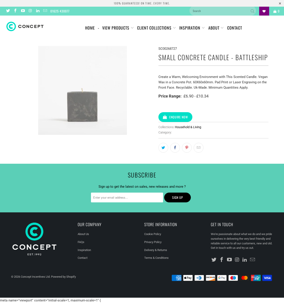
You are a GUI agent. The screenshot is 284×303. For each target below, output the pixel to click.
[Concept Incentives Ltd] (24, 26)
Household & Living (188, 127)
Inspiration (190, 28)
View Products (116, 28)
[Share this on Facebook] (175, 148)
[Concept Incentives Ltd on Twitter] (8, 11)
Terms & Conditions (156, 257)
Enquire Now (178, 117)
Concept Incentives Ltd (35, 276)
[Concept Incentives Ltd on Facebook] (15, 11)
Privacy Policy (153, 242)
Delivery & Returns (155, 250)
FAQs (81, 242)
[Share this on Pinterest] (187, 148)
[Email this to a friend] (198, 148)
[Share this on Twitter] (163, 148)
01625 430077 (59, 11)
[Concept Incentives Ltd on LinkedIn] (37, 11)
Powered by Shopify (63, 276)
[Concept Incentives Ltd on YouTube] (22, 11)
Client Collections (155, 28)
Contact (234, 28)
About (214, 28)
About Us (83, 234)
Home (90, 28)
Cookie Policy (152, 234)
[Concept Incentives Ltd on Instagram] (30, 11)
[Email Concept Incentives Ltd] (45, 11)
